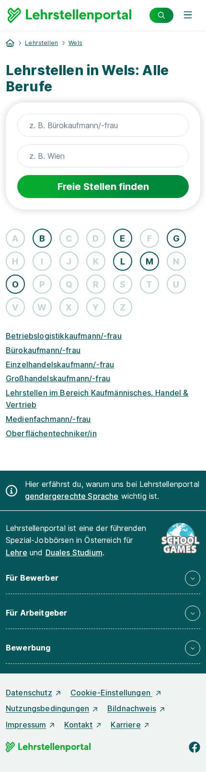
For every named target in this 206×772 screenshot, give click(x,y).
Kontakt (78, 724)
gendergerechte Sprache (72, 496)
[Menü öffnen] (187, 15)
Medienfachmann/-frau (48, 419)
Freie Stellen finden (103, 186)
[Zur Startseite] (69, 15)
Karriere (125, 724)
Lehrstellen (41, 42)
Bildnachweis (131, 708)
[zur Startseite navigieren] (10, 43)
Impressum (26, 724)
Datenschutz (29, 692)
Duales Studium (74, 552)
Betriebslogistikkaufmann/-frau (64, 336)
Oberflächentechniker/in (51, 433)
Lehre (16, 552)
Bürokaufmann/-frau (43, 350)
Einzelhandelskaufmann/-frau (60, 364)
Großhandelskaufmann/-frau (58, 378)
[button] (103, 578)
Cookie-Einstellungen (111, 692)
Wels (75, 42)
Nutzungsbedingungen (47, 708)
